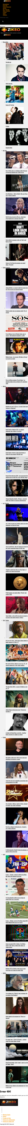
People (5, 12)
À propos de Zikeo (7, 1118)
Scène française (7, 7)
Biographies (6, 4)
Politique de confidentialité (9, 1120)
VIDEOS (5, 15)
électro (4, 8)
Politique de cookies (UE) (8, 1121)
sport (4, 13)
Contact (4, 1116)
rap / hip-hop (6, 9)
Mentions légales (6, 1115)
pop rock (5, 5)
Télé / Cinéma (6, 11)
